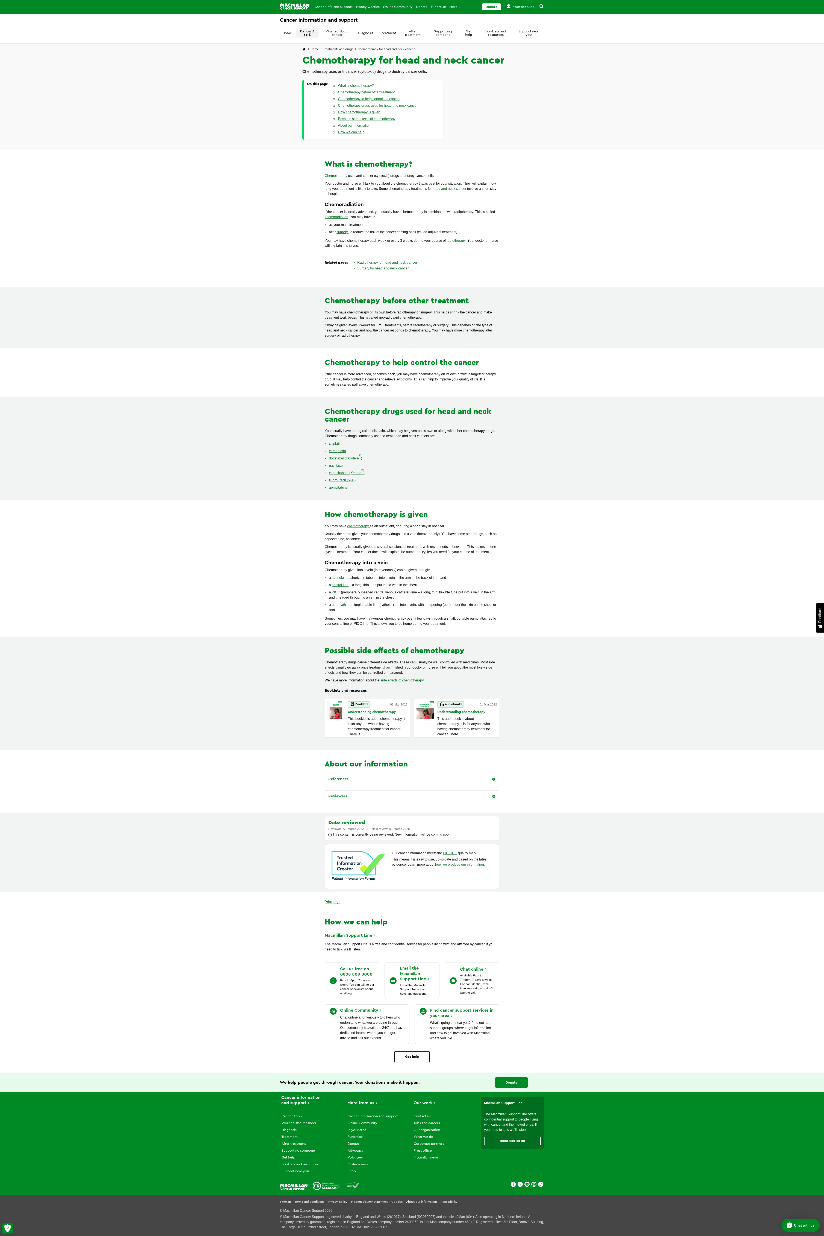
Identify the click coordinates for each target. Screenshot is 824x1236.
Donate (421, 7)
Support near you (528, 33)
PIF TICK (450, 853)
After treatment (413, 33)
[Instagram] (533, 1185)
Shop (352, 1171)
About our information (421, 1201)
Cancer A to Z (307, 33)
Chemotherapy (336, 176)
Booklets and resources (496, 33)
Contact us (422, 1116)
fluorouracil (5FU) (342, 480)
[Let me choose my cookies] (7, 1228)
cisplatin (335, 443)
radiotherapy (456, 240)
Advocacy (356, 1150)
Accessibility (449, 1201)
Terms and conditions (309, 1201)
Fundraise (438, 7)
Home (287, 33)
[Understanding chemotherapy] (335, 718)
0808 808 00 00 (512, 1141)
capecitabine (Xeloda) (347, 473)
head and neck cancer (449, 188)
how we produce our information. (460, 864)
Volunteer (355, 1157)
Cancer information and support (373, 1116)
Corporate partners (429, 1143)
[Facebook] (513, 1185)
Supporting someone (443, 33)
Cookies (397, 1201)
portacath (339, 605)
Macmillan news (426, 1157)
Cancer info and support (334, 7)
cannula (338, 577)
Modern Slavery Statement (369, 1201)
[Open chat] (801, 1225)
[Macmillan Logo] (294, 6)
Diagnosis (365, 33)
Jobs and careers (427, 1123)
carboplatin (337, 451)
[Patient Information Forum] (352, 1187)
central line (340, 585)
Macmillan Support (348, 935)
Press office (423, 1150)
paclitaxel (336, 465)
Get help (468, 33)
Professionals (358, 1164)
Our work (423, 1103)
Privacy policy (337, 1201)
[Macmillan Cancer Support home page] (304, 49)
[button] (539, 6)
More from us (360, 1103)
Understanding (372, 712)
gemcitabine (338, 487)
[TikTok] (540, 1185)
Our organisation (427, 1130)
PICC (336, 592)
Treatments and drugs (338, 49)
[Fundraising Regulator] (326, 1187)
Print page (332, 902)
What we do (423, 1137)
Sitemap (285, 1201)
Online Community (398, 7)
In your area (357, 1130)
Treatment (388, 33)
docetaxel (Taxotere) (345, 458)
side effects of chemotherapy (402, 680)
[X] (520, 1185)
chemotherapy (358, 526)
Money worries (368, 7)
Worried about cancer (337, 33)
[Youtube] (527, 1185)
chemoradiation (336, 217)
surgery (342, 232)
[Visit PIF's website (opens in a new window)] (358, 881)
